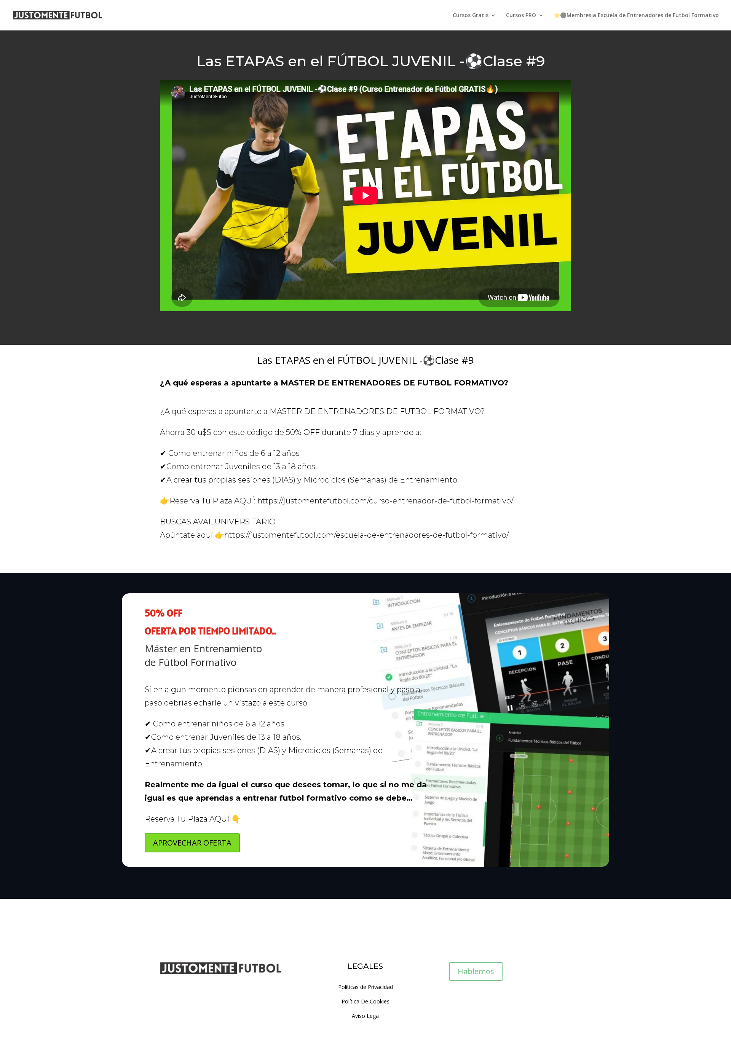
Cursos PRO (521, 16)
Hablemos (476, 971)
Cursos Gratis (470, 16)
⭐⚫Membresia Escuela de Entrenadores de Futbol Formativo (636, 16)
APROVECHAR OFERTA (192, 843)
